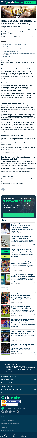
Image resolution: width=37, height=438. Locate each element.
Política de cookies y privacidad (10, 423)
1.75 (20, 161)
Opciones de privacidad (7, 430)
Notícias (4, 220)
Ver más (3, 357)
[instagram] (14, 411)
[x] (18, 411)
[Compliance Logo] (11, 401)
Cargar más (4, 287)
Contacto (4, 427)
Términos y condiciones (7, 420)
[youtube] (2, 411)
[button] (32, 435)
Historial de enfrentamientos (11, 46)
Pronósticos (6, 290)
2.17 (34, 178)
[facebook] (10, 411)
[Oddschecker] (10, 397)
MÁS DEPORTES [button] (23, 436)
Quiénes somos (5, 417)
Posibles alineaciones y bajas (11, 51)
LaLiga (19, 62)
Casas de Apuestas (4, 436)
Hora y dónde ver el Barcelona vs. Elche (15, 44)
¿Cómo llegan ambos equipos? (12, 49)
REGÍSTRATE (18, 215)
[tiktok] (6, 411)
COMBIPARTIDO (8, 56)
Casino (14, 436)
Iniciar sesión (30, 2)
